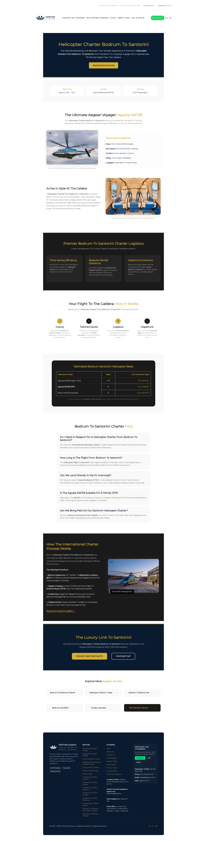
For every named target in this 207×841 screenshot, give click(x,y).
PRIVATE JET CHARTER (73, 18)
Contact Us (111, 755)
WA (156, 826)
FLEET (113, 18)
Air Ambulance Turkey (91, 759)
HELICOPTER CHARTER (97, 18)
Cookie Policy (112, 771)
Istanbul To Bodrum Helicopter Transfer (90, 810)
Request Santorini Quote (103, 65)
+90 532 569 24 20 (148, 5)
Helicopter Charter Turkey (89, 755)
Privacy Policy (112, 768)
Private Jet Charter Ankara (89, 783)
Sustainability (112, 758)
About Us (110, 752)
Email (138, 762)
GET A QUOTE (138, 18)
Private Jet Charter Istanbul (89, 778)
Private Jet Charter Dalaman (89, 799)
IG (153, 826)
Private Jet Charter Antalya (89, 794)
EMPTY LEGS (124, 18)
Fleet (109, 748)
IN (150, 826)
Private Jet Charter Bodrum (89, 789)
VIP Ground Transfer (90, 771)
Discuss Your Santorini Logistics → (60, 611)
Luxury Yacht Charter (90, 767)
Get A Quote (111, 765)
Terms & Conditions (114, 774)
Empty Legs (87, 774)
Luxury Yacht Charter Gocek (90, 804)
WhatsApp (157, 18)
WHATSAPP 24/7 (123, 656)
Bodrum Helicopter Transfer (90, 815)
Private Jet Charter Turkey (89, 750)
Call (149, 758)
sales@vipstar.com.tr (165, 5)
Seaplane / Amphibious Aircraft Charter (91, 763)
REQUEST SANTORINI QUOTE (89, 656)
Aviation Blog (112, 761)
